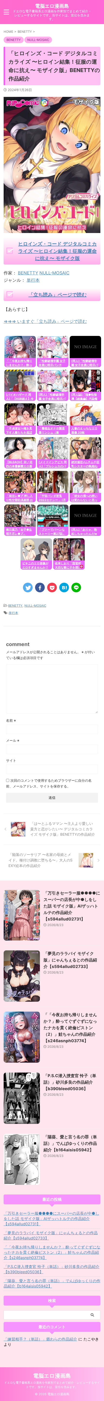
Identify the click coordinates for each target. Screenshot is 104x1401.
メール (12, 740)
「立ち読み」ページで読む (58, 295)
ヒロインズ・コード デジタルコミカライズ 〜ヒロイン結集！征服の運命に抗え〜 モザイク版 (57, 251)
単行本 (33, 280)
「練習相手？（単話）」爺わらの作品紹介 (40, 1339)
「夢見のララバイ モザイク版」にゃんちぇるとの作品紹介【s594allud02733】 (70, 960)
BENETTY (28, 272)
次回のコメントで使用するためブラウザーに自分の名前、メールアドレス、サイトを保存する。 (49, 783)
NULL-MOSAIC (54, 272)
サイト (11, 760)
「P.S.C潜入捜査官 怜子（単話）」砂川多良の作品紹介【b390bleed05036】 (70, 1082)
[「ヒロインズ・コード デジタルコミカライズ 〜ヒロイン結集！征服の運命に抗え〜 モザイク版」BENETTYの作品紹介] (64, 587)
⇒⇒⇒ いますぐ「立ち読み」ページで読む (45, 321)
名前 (11, 720)
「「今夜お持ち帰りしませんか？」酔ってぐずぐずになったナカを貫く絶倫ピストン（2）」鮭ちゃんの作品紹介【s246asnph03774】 (70, 1027)
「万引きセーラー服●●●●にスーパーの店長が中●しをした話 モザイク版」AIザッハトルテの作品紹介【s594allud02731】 (72, 906)
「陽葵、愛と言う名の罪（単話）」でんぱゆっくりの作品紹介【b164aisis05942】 (70, 1143)
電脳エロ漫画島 (52, 6)
